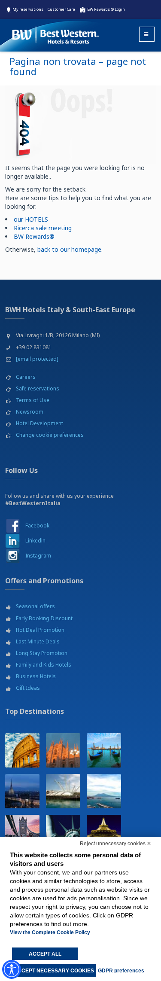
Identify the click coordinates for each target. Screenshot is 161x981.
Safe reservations (37, 388)
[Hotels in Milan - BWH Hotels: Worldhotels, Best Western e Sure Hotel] (63, 750)
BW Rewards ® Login (106, 9)
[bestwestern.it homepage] (55, 31)
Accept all (45, 954)
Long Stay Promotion (41, 653)
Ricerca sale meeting (43, 228)
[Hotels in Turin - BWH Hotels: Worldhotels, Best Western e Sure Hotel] (22, 791)
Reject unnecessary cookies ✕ (115, 844)
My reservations (27, 9)
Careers (26, 377)
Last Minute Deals (38, 641)
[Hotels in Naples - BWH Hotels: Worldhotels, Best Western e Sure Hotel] (104, 791)
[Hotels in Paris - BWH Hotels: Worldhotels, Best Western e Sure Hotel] (104, 832)
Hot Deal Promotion (40, 630)
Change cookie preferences (50, 435)
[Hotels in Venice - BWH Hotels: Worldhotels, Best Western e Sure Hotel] (104, 750)
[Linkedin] (12, 540)
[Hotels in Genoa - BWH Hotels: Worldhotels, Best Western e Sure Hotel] (63, 791)
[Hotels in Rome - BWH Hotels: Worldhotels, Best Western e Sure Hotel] (22, 750)
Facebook (37, 525)
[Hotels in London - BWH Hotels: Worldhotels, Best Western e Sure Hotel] (22, 832)
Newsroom (29, 411)
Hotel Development (39, 423)
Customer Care (61, 9)
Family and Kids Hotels (43, 664)
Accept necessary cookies (54, 971)
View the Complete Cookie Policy (50, 932)
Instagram (38, 555)
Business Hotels (36, 676)
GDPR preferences (121, 971)
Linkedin (35, 540)
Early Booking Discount (44, 618)
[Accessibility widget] (11, 969)
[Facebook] (12, 525)
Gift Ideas (28, 688)
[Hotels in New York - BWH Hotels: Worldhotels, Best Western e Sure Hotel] (63, 832)
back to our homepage (69, 249)
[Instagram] (12, 555)
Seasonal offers (35, 606)
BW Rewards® (34, 236)
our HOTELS (31, 219)
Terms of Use (32, 400)
